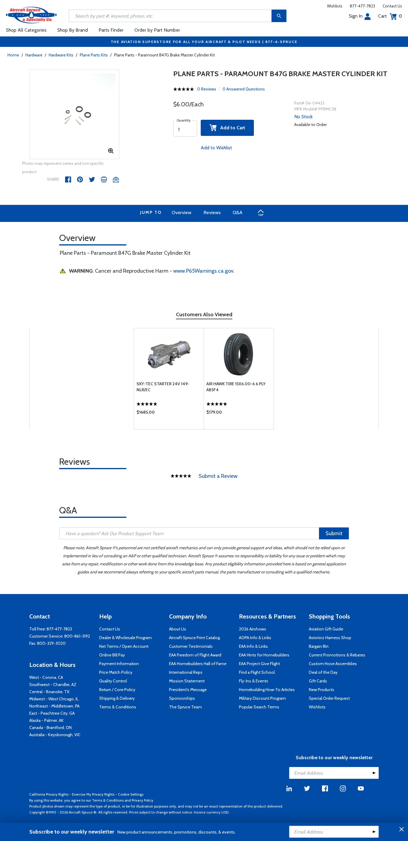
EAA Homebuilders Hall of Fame (197, 663)
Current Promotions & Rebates (337, 655)
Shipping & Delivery (117, 698)
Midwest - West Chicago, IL (54, 699)
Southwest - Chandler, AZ (52, 684)
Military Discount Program (262, 698)
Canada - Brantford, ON (50, 727)
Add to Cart (231, 128)
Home (13, 55)
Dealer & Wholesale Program (125, 637)
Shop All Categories (26, 30)
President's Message (188, 689)
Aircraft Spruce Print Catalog (194, 637)
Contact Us (392, 6)
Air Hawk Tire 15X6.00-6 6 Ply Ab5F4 (236, 386)
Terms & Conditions (117, 707)
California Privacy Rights (48, 794)
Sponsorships (182, 698)
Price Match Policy (115, 672)
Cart (390, 16)
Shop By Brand (72, 30)
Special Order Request (329, 698)
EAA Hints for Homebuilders (264, 655)
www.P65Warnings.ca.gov (203, 271)
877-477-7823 (362, 6)
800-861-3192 (77, 636)
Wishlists (334, 6)
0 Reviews (206, 89)
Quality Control (113, 681)
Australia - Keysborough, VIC (55, 734)
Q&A (238, 212)
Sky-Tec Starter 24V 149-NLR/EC (162, 386)
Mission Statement (187, 681)
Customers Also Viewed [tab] (204, 314)
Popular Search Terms (259, 707)
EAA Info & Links (253, 646)
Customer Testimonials (191, 646)
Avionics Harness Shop (330, 637)
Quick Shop (169, 413)
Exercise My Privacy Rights (93, 794)
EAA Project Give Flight (259, 663)
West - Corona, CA (46, 677)
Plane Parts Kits (94, 55)
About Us (177, 629)
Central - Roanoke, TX (49, 691)
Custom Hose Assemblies (333, 663)
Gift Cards (318, 681)
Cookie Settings (130, 794)
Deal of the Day (323, 672)
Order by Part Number (157, 30)
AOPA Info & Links (255, 637)
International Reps (186, 672)
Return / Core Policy (117, 689)
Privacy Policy (142, 800)
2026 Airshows (252, 629)
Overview (181, 212)
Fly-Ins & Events (253, 681)
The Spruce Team (185, 707)
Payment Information (119, 663)
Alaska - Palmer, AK (46, 720)
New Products (321, 689)
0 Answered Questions (244, 89)
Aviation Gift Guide (326, 629)
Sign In (356, 16)
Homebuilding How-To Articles (267, 689)
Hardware (33, 55)
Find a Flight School (257, 672)
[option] (74, 114)
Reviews (212, 212)
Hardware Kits (61, 55)
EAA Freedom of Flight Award (195, 655)
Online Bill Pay (112, 655)
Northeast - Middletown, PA (54, 706)
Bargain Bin (319, 646)
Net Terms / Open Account (123, 646)
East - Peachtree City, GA (52, 713)
